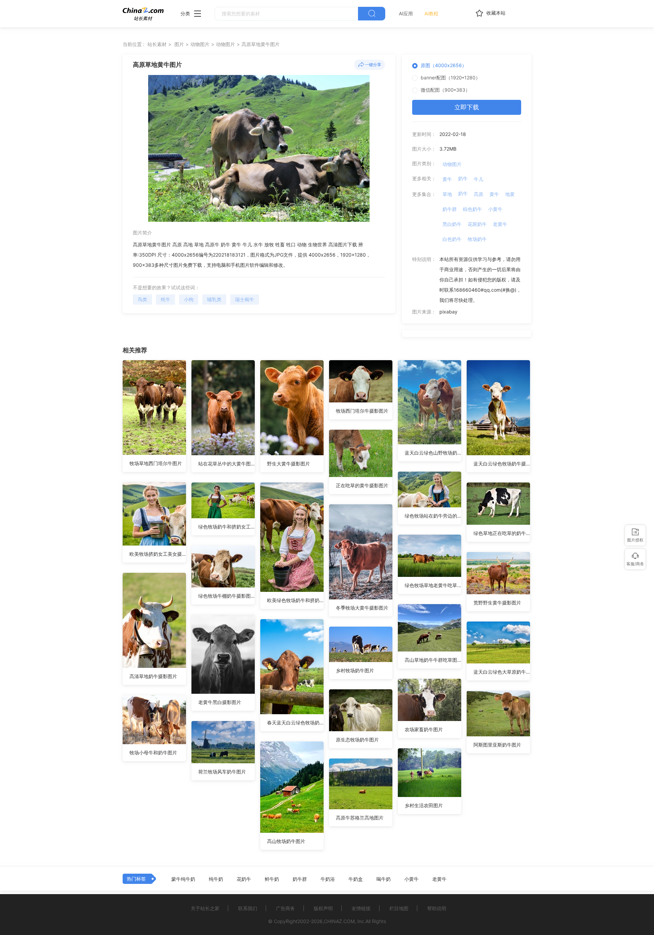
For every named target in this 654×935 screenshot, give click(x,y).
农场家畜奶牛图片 (424, 729)
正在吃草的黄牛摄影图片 (362, 485)
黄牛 (447, 179)
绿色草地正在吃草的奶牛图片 (501, 533)
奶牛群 (449, 209)
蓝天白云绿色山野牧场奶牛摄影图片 (433, 453)
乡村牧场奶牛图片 (355, 670)
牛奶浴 (328, 879)
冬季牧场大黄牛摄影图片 (362, 608)
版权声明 (323, 908)
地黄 (510, 194)
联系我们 (247, 908)
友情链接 (361, 908)
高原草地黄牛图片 (261, 44)
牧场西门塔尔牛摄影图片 (362, 411)
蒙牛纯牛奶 (183, 879)
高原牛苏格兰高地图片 (360, 818)
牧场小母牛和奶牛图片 (153, 752)
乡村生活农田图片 (424, 805)
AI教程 (431, 13)
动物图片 (199, 44)
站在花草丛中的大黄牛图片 (226, 463)
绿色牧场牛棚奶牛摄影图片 (226, 596)
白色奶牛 (452, 239)
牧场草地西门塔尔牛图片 (155, 463)
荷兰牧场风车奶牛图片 (222, 772)
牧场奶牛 (477, 239)
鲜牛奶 (272, 879)
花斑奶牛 (477, 224)
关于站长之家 (205, 908)
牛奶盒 (355, 879)
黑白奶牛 (452, 224)
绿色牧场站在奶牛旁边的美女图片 (433, 516)
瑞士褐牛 (244, 299)
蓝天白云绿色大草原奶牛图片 (501, 672)
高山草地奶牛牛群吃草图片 (433, 660)
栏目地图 (398, 908)
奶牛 (463, 178)
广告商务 (285, 908)
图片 (179, 44)
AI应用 (406, 13)
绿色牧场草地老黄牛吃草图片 (433, 585)
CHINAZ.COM (339, 921)
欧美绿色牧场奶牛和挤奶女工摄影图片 (295, 600)
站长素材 (157, 44)
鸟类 (142, 299)
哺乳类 (214, 299)
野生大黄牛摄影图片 (288, 463)
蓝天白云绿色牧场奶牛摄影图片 (501, 463)
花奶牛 (244, 879)
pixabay (448, 312)
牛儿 (478, 179)
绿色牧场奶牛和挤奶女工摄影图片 (226, 527)
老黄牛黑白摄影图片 (219, 702)
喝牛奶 (383, 879)
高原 (478, 194)
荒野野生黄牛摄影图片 (497, 603)
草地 (447, 194)
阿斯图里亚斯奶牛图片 (497, 745)
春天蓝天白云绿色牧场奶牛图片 (295, 722)
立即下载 (466, 107)
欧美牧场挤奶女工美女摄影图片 (157, 554)
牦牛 (165, 299)
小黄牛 (495, 209)
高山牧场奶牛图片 (286, 841)
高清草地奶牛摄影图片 (153, 676)
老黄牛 (500, 224)
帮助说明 (436, 908)
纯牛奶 (216, 879)
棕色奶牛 (472, 209)
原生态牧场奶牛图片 (357, 739)
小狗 (188, 299)
